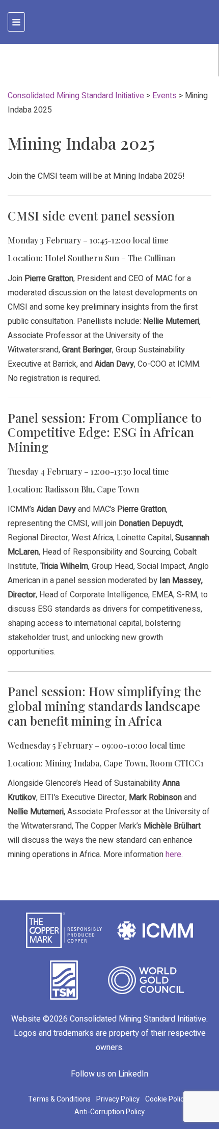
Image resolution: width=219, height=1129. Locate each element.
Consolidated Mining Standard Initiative (138, 1019)
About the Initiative (57, 67)
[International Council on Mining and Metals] (155, 930)
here (173, 854)
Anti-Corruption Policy (109, 1112)
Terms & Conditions (59, 1099)
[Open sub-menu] (195, 67)
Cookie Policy (166, 1099)
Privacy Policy (118, 1099)
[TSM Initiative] (64, 980)
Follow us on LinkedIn (109, 1074)
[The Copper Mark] (64, 930)
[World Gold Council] (146, 980)
